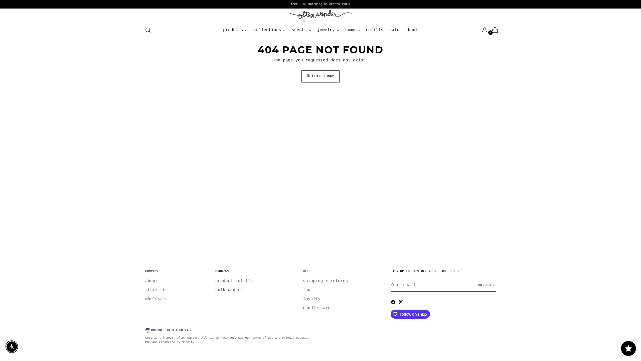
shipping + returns (325, 281)
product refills (234, 281)
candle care (317, 308)
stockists (156, 290)
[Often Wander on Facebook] (394, 303)
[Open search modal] (148, 30)
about (151, 281)
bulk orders (229, 290)
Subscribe (487, 285)
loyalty (311, 299)
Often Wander (187, 338)
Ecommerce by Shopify (176, 342)
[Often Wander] (320, 16)
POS (147, 342)
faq (306, 290)
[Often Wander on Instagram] (402, 303)
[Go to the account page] (482, 30)
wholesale (156, 299)
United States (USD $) (169, 330)
